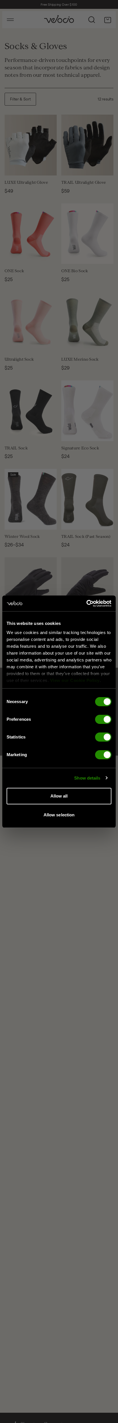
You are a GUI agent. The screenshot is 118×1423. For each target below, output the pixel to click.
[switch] (103, 719)
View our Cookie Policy (75, 680)
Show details (87, 778)
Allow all (59, 796)
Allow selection (59, 814)
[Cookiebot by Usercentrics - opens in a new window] (86, 603)
